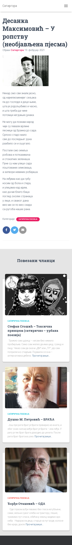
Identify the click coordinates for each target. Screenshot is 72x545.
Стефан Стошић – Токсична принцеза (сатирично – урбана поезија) (33, 330)
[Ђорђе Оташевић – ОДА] (36, 469)
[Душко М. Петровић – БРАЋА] (36, 387)
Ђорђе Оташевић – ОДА (26, 504)
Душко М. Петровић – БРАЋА (31, 419)
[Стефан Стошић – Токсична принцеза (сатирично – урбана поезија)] (36, 294)
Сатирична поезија (28, 219)
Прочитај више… (41, 355)
